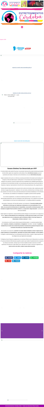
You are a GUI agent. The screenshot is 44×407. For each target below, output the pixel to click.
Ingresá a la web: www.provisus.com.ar (22, 93)
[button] (22, 27)
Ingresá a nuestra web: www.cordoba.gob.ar (22, 140)
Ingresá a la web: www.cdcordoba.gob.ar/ (22, 67)
